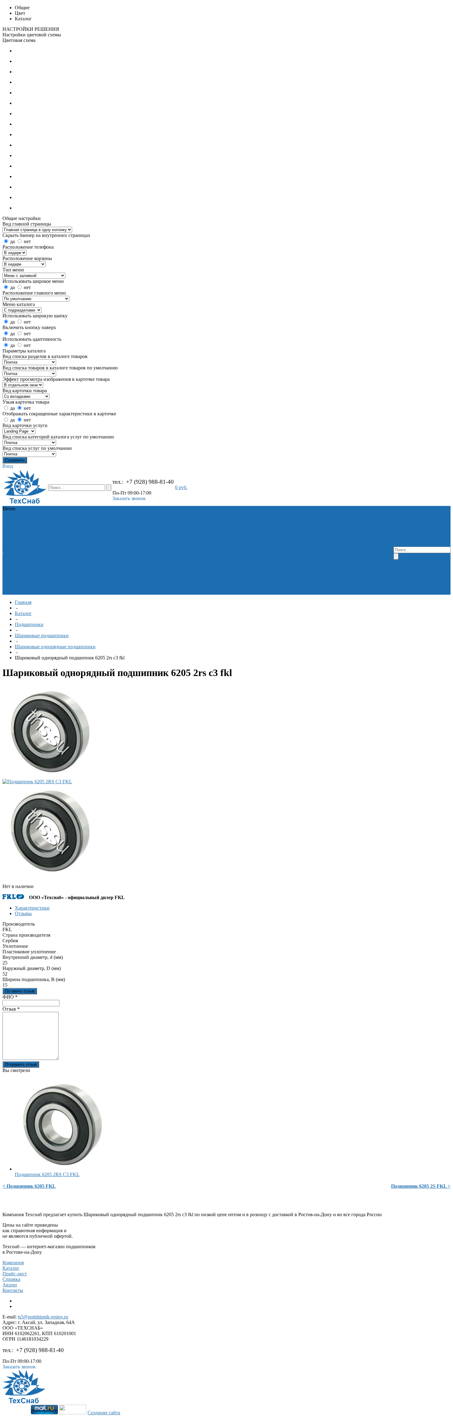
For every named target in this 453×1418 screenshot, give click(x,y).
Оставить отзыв (20, 991)
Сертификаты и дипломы (30, 541)
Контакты (12, 1290)
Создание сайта (104, 1412)
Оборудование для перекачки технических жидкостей (86, 542)
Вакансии (13, 547)
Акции (9, 1284)
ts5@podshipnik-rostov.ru (43, 1316)
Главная (23, 602)
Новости (34, 547)
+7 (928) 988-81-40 (150, 482)
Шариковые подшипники (42, 635)
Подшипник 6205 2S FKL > (421, 1186)
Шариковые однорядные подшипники (55, 646)
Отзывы (23, 913)
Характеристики (32, 908)
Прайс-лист (14, 1273)
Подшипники (75, 519)
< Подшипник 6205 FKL (29, 1186)
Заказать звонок (129, 498)
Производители (19, 536)
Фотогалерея (16, 553)
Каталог (23, 613)
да (12, 241)
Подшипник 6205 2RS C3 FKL (47, 1174)
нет (27, 241)
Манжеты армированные (79, 528)
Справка (11, 1279)
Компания (13, 1262)
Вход (7, 466)
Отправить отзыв (21, 1064)
